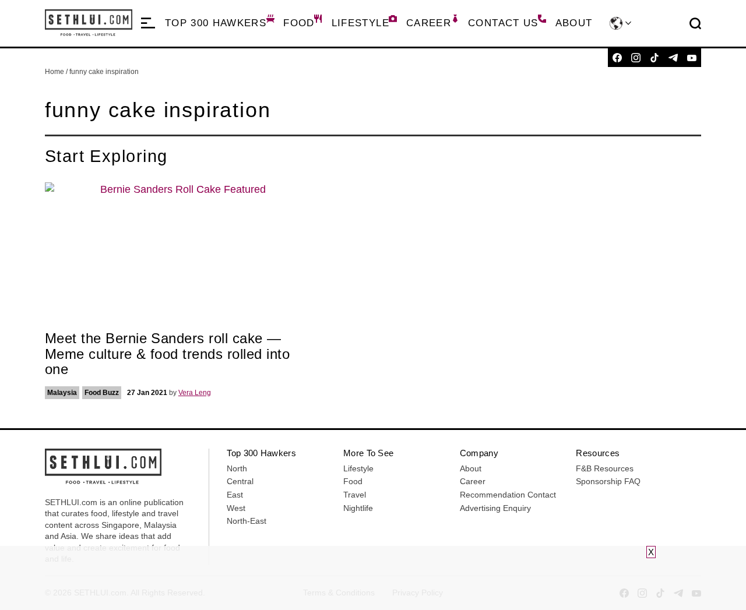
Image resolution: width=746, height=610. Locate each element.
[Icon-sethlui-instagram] (636, 57)
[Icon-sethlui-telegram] (673, 57)
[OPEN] (148, 23)
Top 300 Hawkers (215, 23)
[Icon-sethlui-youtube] (691, 57)
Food (298, 23)
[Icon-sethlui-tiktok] (654, 57)
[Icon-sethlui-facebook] (617, 57)
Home (54, 72)
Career (428, 23)
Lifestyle (360, 23)
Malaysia (62, 393)
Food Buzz (102, 393)
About (574, 23)
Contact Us (503, 23)
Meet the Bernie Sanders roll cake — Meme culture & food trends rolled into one (167, 353)
